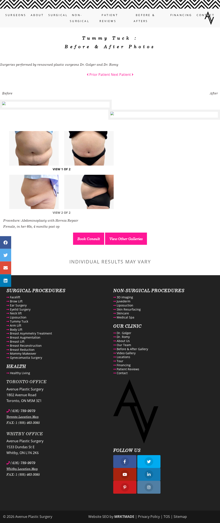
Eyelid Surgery (20, 309)
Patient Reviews (127, 369)
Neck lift (15, 313)
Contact (122, 373)
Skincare (122, 313)
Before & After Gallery (132, 349)
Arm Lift (15, 325)
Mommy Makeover (22, 353)
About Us (123, 341)
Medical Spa (125, 317)
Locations (123, 357)
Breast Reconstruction (25, 346)
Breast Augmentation (24, 337)
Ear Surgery (18, 305)
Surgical (58, 15)
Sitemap (180, 516)
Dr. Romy (123, 337)
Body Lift (15, 329)
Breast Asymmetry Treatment (30, 333)
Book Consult (88, 239)
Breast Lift (16, 341)
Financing (181, 15)
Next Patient (121, 74)
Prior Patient (99, 74)
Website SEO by (111, 516)
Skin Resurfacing (128, 309)
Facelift (14, 297)
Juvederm (123, 301)
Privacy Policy (149, 516)
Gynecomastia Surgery (25, 358)
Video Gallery (126, 353)
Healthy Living (19, 373)
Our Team (123, 345)
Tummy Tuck (18, 321)
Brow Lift (16, 301)
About (37, 15)
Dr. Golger (123, 333)
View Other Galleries (126, 239)
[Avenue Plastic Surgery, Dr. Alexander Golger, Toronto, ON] (209, 17)
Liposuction (17, 317)
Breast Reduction (22, 350)
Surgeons (15, 15)
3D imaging (124, 297)
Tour (119, 361)
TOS (166, 516)
